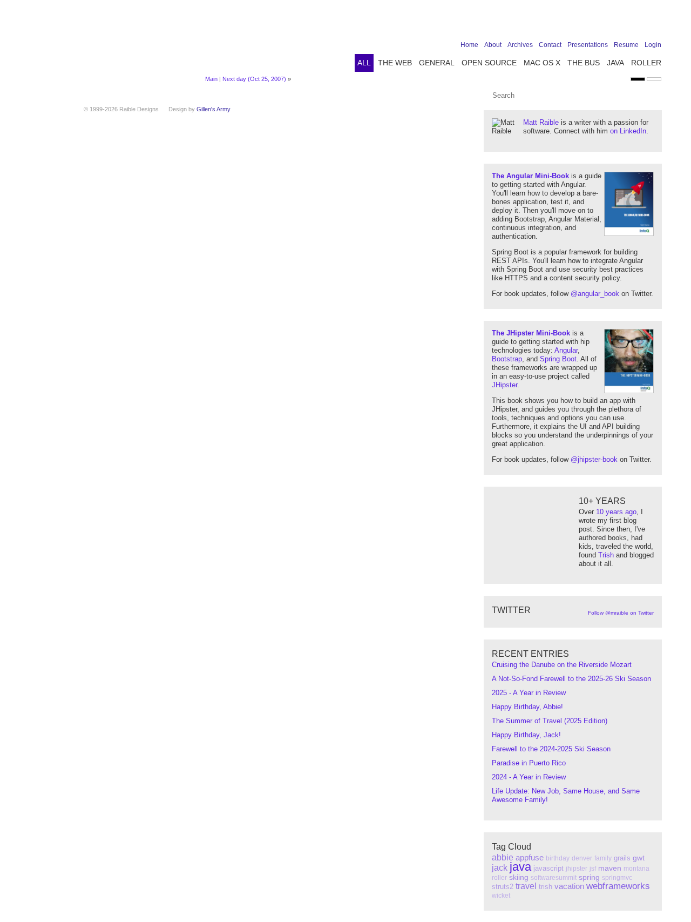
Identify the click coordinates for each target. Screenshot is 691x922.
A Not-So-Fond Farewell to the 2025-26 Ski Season (571, 679)
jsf (593, 868)
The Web (395, 62)
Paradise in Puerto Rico (529, 763)
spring (589, 877)
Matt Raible (541, 122)
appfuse (530, 857)
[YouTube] (638, 22)
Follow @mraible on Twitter (621, 613)
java (520, 866)
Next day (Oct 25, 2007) (254, 79)
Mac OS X (542, 62)
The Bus (583, 62)
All (364, 62)
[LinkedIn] (621, 22)
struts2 (502, 887)
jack (499, 867)
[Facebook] (587, 22)
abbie (502, 857)
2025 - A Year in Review (529, 693)
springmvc (617, 877)
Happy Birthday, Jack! (526, 735)
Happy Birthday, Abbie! (527, 707)
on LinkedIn (628, 131)
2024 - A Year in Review (529, 777)
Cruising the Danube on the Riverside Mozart (562, 665)
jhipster (576, 868)
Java (615, 62)
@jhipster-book (594, 459)
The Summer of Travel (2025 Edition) (549, 721)
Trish (606, 555)
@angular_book (595, 294)
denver (582, 858)
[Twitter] (604, 22)
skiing (519, 877)
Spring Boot (558, 359)
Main (211, 79)
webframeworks (618, 886)
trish (545, 887)
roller (499, 877)
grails (622, 858)
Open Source (489, 62)
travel (526, 886)
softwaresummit (554, 877)
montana (636, 868)
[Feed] (654, 22)
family (603, 858)
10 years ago (616, 512)
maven (609, 868)
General (437, 62)
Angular (566, 350)
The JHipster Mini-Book (531, 333)
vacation (569, 886)
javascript (548, 868)
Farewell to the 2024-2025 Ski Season (551, 749)
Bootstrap (507, 359)
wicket (501, 895)
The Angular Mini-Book (530, 176)
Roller (646, 62)
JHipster (504, 385)
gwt (639, 857)
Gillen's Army (214, 109)
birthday (558, 858)
